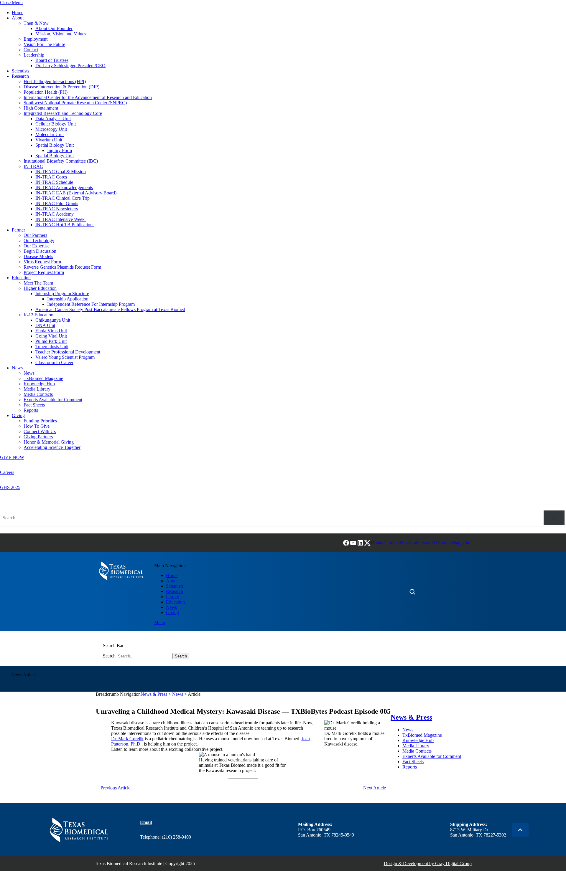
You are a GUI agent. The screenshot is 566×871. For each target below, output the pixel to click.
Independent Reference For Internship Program (91, 304)
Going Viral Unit (51, 335)
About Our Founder (54, 28)
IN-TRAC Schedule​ (54, 182)
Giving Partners (38, 436)
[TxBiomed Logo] (121, 570)
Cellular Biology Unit (55, 123)
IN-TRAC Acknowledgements (64, 187)
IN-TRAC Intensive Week (60, 219)
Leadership (34, 54)
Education (21, 277)
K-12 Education (38, 314)
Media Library (37, 388)
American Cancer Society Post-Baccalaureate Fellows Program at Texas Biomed (110, 309)
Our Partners (35, 235)
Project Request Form (44, 272)
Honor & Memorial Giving (49, 441)
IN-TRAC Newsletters (56, 208)
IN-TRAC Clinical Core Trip (62, 198)
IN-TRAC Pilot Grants (56, 203)
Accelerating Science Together (52, 447)
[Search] (554, 517)
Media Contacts (38, 394)
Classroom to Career (54, 362)
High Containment (41, 107)
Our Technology (39, 240)
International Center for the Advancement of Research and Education (88, 97)
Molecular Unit (49, 134)
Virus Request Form (42, 261)
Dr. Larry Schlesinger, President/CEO (70, 65)
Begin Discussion (40, 251)
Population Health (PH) (46, 92)
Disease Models (38, 256)
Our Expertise (37, 245)
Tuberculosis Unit (51, 346)
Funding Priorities (40, 420)
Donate (377, 542)
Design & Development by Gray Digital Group (428, 863)
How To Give (37, 426)
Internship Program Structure (62, 293)
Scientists (20, 70)
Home (17, 12)
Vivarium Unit (48, 139)
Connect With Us (40, 431)
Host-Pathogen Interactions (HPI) (55, 81)
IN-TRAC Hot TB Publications (64, 224)
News (17, 367)
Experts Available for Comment (53, 399)
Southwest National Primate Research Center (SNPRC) (75, 102)
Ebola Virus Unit (51, 330)
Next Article (374, 787)
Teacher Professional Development (67, 351)
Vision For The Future (44, 44)
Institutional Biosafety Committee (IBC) (61, 160)
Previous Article (115, 787)
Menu (159, 622)
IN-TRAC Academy (55, 213)
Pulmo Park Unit (51, 341)
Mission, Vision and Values (60, 33)
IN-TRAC (33, 166)
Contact (31, 49)
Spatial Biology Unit (54, 145)
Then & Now (36, 23)
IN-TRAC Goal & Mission (60, 171)
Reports (31, 410)
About (18, 17)
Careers (7, 472)
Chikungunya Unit (52, 320)
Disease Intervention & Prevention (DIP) (61, 86)
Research (20, 76)
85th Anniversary (415, 542)
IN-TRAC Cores (51, 176)
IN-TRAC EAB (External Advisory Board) (75, 192)
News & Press (154, 694)
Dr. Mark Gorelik (127, 738)
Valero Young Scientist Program (65, 357)
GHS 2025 (10, 487)
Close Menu (11, 2)
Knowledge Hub (39, 383)
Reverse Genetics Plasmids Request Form (62, 267)
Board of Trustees (51, 60)
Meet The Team (38, 282)
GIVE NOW (12, 457)
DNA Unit (45, 325)
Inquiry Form (59, 150)
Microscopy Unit (51, 129)
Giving (18, 415)
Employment (35, 39)
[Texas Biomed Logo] (79, 830)
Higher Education (40, 288)
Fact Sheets (34, 404)
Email (146, 822)
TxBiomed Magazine (43, 378)
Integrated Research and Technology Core (63, 113)
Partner (18, 229)
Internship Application (67, 298)
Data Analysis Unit (53, 118)
